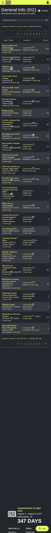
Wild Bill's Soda (8, 305)
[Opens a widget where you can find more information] (42, 529)
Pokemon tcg (7, 67)
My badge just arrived (11, 134)
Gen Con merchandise (11, 57)
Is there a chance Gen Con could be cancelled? (11, 122)
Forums (5, 26)
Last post (26, 48)
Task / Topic (8, 40)
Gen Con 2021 (21, 26)
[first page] (18, 34)
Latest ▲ (27, 40)
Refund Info (8, 111)
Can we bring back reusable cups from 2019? (10, 190)
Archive (12, 26)
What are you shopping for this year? (9, 268)
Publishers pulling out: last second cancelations (10, 281)
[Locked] (3, 46)
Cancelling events (9, 229)
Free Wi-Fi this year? (10, 178)
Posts (45, 40)
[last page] (45, 34)
